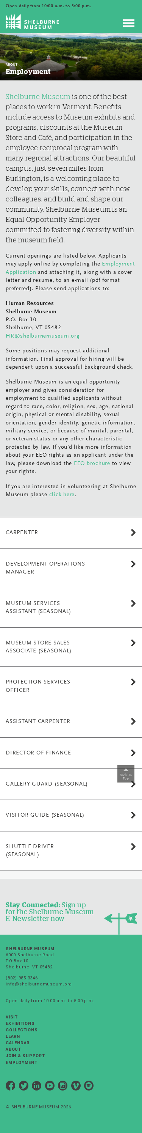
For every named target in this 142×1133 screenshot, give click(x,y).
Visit (12, 1017)
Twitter (24, 1087)
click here (62, 495)
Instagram (63, 1087)
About (13, 1049)
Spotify (89, 1087)
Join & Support (25, 1055)
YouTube (50, 1087)
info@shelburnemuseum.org (39, 984)
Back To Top (126, 777)
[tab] (71, 532)
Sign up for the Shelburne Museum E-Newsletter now (50, 912)
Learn (13, 1036)
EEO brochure (92, 464)
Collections (21, 1030)
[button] (71, 533)
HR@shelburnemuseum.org (43, 336)
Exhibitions (20, 1023)
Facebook (11, 1087)
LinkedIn (37, 1087)
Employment (21, 1062)
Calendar (18, 1042)
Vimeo (76, 1087)
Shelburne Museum (38, 96)
